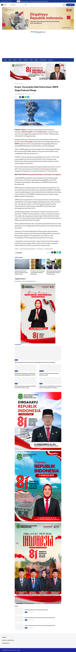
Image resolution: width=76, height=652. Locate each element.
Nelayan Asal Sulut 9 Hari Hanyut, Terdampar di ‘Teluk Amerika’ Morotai (21, 272)
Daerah (15, 60)
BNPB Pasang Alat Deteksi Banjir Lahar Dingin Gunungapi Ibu (42, 174)
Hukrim (20, 60)
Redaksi (4, 637)
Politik (31, 60)
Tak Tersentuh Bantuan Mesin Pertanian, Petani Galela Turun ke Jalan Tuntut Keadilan (35, 362)
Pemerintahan (43, 60)
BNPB (17, 144)
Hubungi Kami (70, 4)
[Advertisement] (38, 47)
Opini (26, 612)
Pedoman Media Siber (8, 640)
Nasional (26, 60)
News (10, 60)
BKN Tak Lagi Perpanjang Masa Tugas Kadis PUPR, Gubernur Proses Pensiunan (54, 272)
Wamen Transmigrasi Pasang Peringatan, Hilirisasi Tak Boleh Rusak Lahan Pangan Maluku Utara (39, 1)
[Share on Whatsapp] (25, 97)
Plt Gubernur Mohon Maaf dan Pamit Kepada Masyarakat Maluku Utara (38, 272)
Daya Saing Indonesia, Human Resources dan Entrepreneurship (40, 617)
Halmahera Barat (27, 132)
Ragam (36, 60)
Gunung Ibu (29, 141)
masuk (23, 281)
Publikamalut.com (12, 650)
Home (5, 60)
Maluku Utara (42, 132)
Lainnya (50, 60)
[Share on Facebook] (20, 97)
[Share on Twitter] (23, 97)
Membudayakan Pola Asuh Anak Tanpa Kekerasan (36, 609)
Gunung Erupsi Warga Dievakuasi (27, 248)
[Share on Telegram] (28, 97)
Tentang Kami (5, 643)
